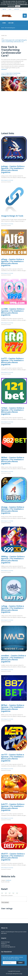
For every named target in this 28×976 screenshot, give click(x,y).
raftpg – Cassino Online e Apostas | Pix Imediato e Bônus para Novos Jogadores (12, 609)
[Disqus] (14, 110)
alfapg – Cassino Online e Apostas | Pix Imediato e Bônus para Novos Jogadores (12, 262)
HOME (4, 23)
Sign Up (4, 9)
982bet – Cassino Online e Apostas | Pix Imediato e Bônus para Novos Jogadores (12, 460)
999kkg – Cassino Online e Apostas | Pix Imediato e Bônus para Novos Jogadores (12, 559)
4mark (18, 971)
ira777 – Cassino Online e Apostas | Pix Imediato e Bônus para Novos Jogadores (12, 361)
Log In (10, 9)
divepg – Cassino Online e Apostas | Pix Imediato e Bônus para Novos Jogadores (12, 510)
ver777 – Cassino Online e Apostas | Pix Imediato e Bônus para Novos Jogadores (12, 757)
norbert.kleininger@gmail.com (8, 947)
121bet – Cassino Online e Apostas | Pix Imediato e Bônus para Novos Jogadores (12, 411)
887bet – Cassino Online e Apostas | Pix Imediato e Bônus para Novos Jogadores (12, 708)
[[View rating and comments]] (7, 180)
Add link (10, 23)
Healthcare (8, 880)
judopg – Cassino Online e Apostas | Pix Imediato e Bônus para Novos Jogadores (12, 169)
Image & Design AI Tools (12, 216)
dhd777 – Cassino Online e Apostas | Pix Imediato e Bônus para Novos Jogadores (13, 856)
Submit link (16, 9)
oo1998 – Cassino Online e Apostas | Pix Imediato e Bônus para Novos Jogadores (12, 312)
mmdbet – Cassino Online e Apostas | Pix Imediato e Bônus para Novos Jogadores (13, 658)
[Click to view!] (14, 83)
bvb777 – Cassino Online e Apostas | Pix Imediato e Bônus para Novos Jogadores (12, 807)
